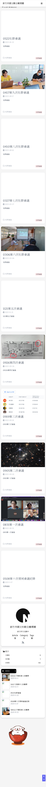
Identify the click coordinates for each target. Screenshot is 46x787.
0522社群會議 (12, 38)
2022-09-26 (9, 366)
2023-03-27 (9, 204)
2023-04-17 (9, 96)
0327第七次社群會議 (16, 200)
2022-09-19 (9, 420)
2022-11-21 (9, 312)
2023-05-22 (9, 42)
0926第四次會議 (13, 362)
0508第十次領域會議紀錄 (19, 578)
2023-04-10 (9, 150)
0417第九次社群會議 (16, 92)
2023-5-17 (9, 582)
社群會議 (8, 58)
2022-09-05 (9, 474)
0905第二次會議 (13, 470)
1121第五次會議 (12, 308)
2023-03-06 (9, 258)
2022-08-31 (9, 528)
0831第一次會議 (13, 524)
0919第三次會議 (13, 416)
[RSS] (23, 642)
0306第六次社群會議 (16, 254)
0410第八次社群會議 (16, 146)
